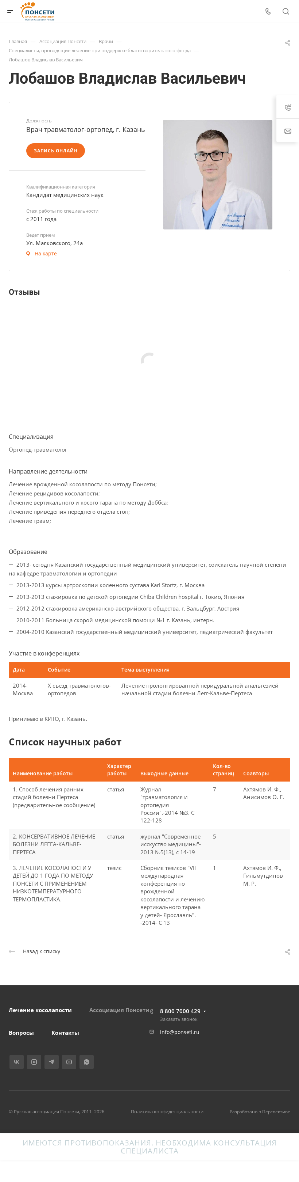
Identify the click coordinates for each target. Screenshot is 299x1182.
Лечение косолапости (40, 1010)
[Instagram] (34, 1062)
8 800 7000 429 (180, 1011)
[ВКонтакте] (16, 1062)
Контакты (65, 1032)
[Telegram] (51, 1062)
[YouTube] (69, 1062)
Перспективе (276, 1112)
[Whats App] (86, 1062)
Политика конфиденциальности (167, 1111)
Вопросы (21, 1032)
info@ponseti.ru (179, 1032)
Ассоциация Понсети (119, 1010)
